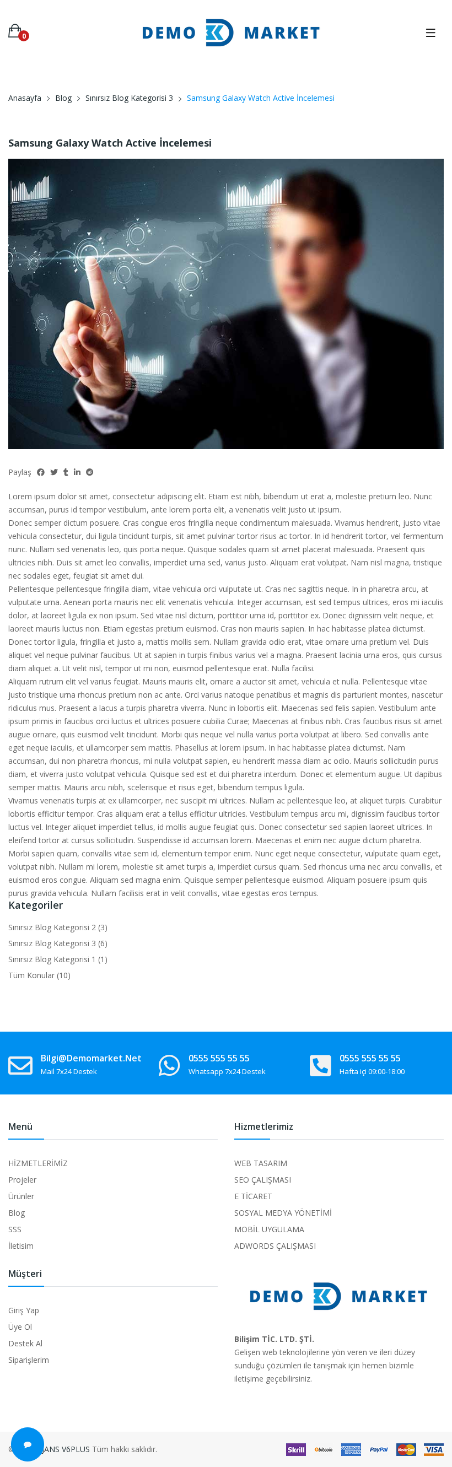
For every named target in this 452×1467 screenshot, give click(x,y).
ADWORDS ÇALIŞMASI (275, 1246)
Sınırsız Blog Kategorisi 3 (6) (57, 943)
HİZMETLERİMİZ (38, 1163)
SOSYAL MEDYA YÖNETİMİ (283, 1212)
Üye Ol (20, 1327)
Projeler (22, 1179)
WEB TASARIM (260, 1163)
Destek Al (25, 1343)
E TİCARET (253, 1196)
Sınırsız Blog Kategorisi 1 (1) (57, 959)
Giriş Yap (23, 1310)
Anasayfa (24, 98)
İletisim (21, 1246)
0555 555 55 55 (219, 1058)
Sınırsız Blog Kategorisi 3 (129, 98)
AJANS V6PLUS (63, 1449)
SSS (14, 1229)
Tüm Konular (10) (39, 975)
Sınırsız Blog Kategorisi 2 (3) (57, 927)
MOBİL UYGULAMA (269, 1229)
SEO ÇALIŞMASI (262, 1179)
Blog (63, 98)
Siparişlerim (28, 1360)
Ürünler (21, 1196)
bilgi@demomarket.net (91, 1058)
